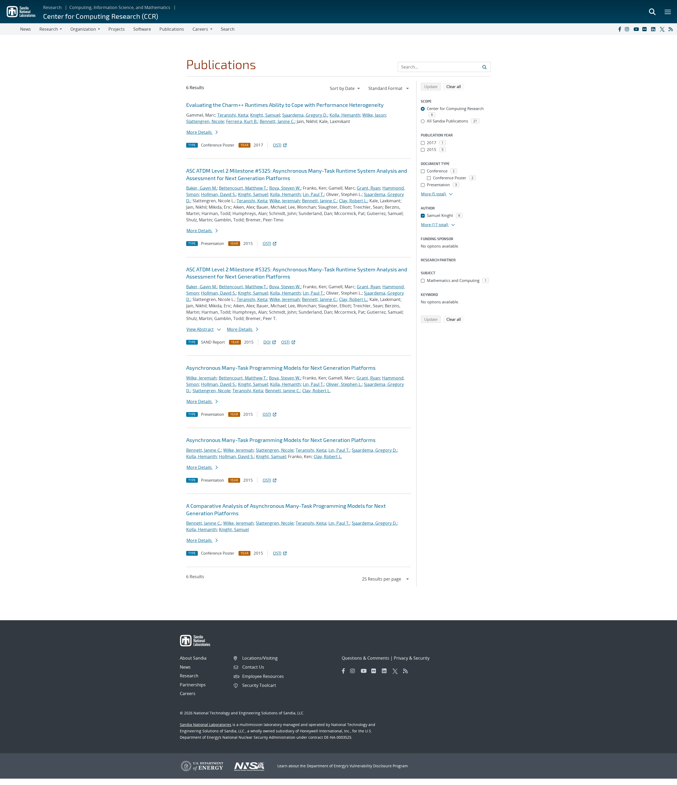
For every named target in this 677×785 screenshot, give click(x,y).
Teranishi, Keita (232, 115)
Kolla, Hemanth (345, 115)
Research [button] (48, 29)
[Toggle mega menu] (668, 11)
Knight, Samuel (265, 115)
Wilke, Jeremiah (284, 201)
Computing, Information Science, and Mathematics (119, 7)
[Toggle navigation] (10, 29)
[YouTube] (637, 29)
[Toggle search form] (652, 11)
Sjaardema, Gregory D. (304, 115)
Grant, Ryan (368, 188)
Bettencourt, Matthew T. (243, 188)
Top (661, 779)
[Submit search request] (484, 67)
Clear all (455, 86)
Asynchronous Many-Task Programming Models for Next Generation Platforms (281, 367)
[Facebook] (619, 29)
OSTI (277, 145)
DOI (267, 342)
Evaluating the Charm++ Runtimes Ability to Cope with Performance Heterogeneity (285, 105)
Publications (171, 29)
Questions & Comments (365, 658)
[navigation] (345, 88)
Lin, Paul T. (313, 194)
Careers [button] (200, 29)
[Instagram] (628, 29)
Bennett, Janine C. (277, 121)
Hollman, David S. (218, 194)
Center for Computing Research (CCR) (100, 16)
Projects (116, 29)
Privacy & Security (411, 658)
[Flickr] (645, 29)
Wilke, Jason (374, 115)
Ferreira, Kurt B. (242, 121)
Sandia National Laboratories (205, 724)
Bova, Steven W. (285, 188)
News (25, 29)
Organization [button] (83, 29)
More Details (199, 132)
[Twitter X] (663, 29)
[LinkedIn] (654, 29)
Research (52, 7)
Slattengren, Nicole (205, 121)
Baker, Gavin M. (201, 188)
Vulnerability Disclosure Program (379, 765)
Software (142, 29)
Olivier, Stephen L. (344, 384)
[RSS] (672, 29)
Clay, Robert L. (353, 201)
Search (228, 29)
